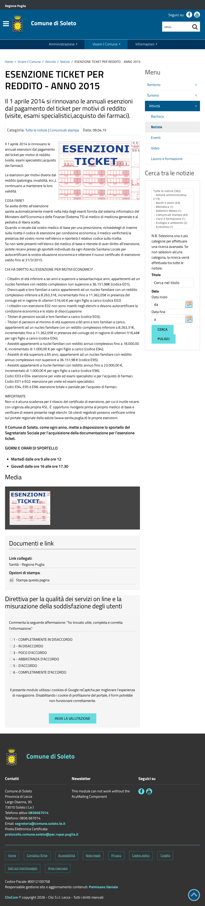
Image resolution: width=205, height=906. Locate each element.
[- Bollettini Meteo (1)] (172, 211)
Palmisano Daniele (103, 887)
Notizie (65, 61)
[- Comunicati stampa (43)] (172, 215)
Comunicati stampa (64, 130)
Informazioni (145, 44)
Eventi (156, 137)
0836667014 (38, 812)
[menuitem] (62, 44)
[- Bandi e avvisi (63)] (172, 203)
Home (9, 61)
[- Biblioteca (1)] (172, 207)
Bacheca (157, 116)
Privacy (116, 855)
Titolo (156, 275)
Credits (165, 855)
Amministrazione (61, 44)
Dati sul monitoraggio (22, 868)
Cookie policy (141, 855)
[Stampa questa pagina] (11, 580)
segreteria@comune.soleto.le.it (40, 823)
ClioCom (11, 897)
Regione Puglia (15, 5)
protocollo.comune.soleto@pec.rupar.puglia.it (41, 834)
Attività (50, 61)
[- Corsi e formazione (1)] (172, 219)
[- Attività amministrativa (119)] (172, 197)
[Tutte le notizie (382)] (172, 191)
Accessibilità (66, 855)
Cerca (163, 329)
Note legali (93, 855)
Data (155, 291)
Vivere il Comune (105, 44)
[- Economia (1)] (172, 227)
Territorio (154, 84)
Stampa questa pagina (32, 580)
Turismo (153, 95)
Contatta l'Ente (37, 855)
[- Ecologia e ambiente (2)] (172, 223)
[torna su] (194, 895)
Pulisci (164, 339)
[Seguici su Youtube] (197, 15)
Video (155, 148)
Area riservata (57, 868)
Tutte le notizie (36, 130)
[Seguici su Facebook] (189, 15)
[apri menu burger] (6, 23)
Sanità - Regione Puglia (26, 564)
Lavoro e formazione (166, 158)
